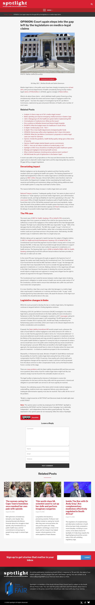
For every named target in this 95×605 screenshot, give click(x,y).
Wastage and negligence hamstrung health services (40, 150)
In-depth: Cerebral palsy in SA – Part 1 (36, 128)
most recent (24, 200)
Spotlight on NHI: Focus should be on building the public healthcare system (48, 148)
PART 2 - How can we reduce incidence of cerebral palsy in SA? (44, 145)
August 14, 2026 (70, 517)
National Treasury (26, 193)
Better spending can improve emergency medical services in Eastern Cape (47, 116)
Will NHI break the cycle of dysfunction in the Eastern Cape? (43, 154)
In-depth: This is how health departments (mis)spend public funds (45, 130)
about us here (64, 577)
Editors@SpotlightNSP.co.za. (39, 577)
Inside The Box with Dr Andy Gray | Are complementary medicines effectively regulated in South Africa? (77, 507)
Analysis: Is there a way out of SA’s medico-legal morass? (42, 114)
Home (5, 14)
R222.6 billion (63, 92)
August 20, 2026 (10, 512)
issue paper (64, 316)
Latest (10, 14)
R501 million (32, 178)
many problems (32, 369)
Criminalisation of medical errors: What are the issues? (41, 121)
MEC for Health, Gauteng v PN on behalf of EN (47, 218)
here (64, 587)
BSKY (89, 602)
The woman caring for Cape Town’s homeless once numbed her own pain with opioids (17, 505)
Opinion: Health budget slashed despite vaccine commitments (44, 143)
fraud (57, 207)
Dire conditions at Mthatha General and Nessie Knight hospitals (44, 123)
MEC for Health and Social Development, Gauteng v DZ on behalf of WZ (45, 240)
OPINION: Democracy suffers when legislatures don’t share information (47, 132)
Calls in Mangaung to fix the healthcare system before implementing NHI (47, 119)
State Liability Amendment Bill (39, 329)
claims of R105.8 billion (31, 92)
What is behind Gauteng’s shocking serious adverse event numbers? (46, 152)
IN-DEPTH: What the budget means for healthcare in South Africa (44, 125)
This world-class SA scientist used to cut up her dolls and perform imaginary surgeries (47, 505)
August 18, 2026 (40, 512)
